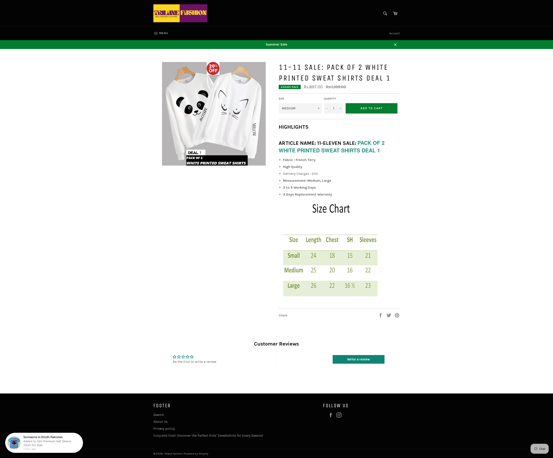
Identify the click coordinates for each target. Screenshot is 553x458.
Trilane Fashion (173, 453)
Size (281, 98)
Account (394, 33)
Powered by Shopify (196, 453)
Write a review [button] (358, 359)
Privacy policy (164, 428)
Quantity (330, 98)
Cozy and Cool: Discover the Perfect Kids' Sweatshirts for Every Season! (208, 435)
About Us (160, 422)
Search (158, 415)
